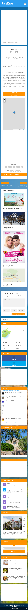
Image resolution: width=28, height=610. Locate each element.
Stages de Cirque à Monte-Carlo (13, 418)
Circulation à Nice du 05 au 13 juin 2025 (15, 405)
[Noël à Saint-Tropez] (14, 218)
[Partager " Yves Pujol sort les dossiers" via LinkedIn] (16, 167)
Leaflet (15, 129)
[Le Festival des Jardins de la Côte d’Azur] (14, 200)
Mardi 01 (18, 342)
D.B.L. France (13, 605)
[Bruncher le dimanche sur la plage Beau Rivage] (4, 489)
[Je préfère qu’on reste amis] (14, 247)
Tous (4, 422)
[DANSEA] (4, 484)
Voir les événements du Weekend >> (11, 390)
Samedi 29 (5, 342)
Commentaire (14, 92)
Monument (12, 533)
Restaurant (9, 492)
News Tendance (18, 485)
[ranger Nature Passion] (4, 507)
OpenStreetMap (22, 129)
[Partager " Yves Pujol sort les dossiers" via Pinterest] (14, 167)
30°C (9, 332)
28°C (5, 331)
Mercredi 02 (18, 345)
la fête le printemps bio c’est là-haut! (12, 284)
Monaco (17, 422)
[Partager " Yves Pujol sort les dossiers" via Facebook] (6, 167)
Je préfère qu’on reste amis (9, 265)
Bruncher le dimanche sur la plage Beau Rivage (16, 489)
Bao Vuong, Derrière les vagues (13, 392)
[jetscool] (4, 502)
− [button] (4, 101)
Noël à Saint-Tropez (8, 227)
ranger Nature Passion (12, 506)
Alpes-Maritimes (10, 422)
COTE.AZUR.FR (14, 606)
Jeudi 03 (17, 348)
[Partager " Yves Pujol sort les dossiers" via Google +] (11, 167)
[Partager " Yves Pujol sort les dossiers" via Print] (22, 167)
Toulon (14, 57)
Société (4, 534)
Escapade (5, 533)
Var (16, 57)
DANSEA (8, 483)
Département (19, 532)
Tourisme (8, 534)
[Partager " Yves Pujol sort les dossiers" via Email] (19, 167)
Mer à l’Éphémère (9, 400)
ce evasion (9, 495)
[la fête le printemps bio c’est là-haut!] (14, 275)
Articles (13, 485)
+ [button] (4, 99)
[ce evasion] (4, 496)
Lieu (8, 533)
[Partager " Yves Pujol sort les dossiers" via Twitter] (8, 167)
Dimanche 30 (6, 345)
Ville (12, 534)
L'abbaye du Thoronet (7, 456)
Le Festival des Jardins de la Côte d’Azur (12, 208)
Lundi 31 (5, 348)
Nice (22, 491)
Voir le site (14, 95)
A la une (24, 529)
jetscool (8, 501)
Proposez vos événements (10, 174)
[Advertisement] (14, 26)
